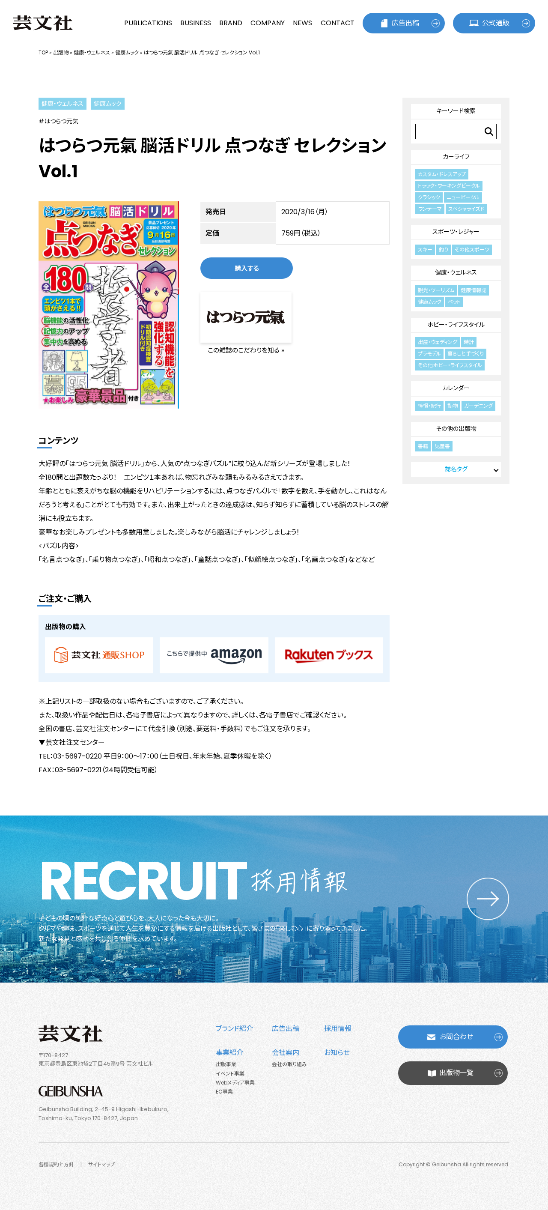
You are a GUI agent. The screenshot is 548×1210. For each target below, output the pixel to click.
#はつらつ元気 (58, 121)
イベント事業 (230, 1073)
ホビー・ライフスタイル (456, 324)
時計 (469, 342)
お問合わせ (456, 1037)
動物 (452, 405)
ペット (454, 301)
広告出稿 (405, 23)
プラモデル (429, 353)
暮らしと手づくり (465, 353)
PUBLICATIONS (148, 23)
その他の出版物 (456, 428)
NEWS (302, 23)
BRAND (230, 23)
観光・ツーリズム (436, 290)
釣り (443, 249)
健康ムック (127, 52)
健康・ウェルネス (92, 52)
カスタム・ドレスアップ (442, 174)
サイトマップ (101, 1164)
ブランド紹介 (234, 1029)
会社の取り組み (289, 1064)
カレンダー (456, 388)
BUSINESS (195, 23)
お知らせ (337, 1053)
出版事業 (226, 1064)
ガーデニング (478, 405)
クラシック (429, 197)
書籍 (423, 446)
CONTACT (337, 23)
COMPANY (267, 23)
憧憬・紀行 (429, 405)
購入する (247, 268)
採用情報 (337, 1029)
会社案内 (285, 1053)
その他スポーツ (472, 249)
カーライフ (456, 156)
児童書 (442, 446)
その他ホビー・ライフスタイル (450, 365)
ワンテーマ (430, 208)
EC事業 (224, 1091)
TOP (43, 52)
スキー (425, 249)
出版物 (60, 52)
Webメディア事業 (235, 1082)
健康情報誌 (473, 290)
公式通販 (495, 23)
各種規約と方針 (56, 1164)
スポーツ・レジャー (456, 231)
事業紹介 (229, 1053)
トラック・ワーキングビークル (449, 185)
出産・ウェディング (437, 342)
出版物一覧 (456, 1073)
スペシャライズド (466, 208)
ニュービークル (463, 197)
